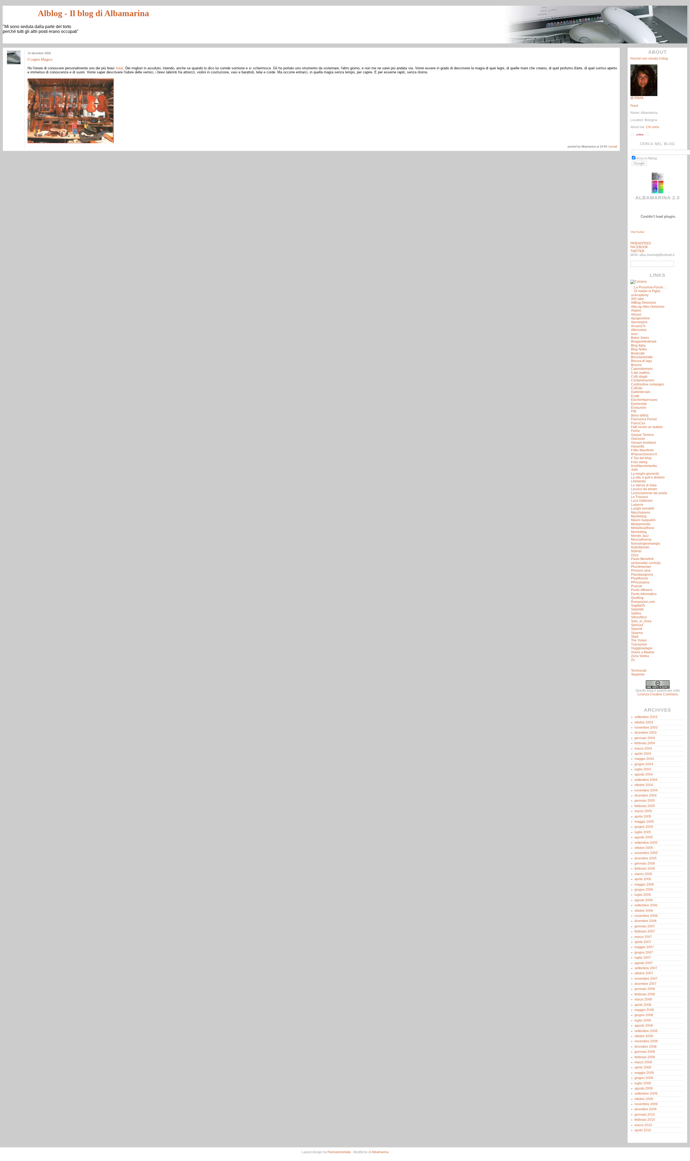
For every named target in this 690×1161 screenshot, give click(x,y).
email (613, 146)
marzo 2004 (643, 748)
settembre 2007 (645, 968)
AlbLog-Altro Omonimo (647, 307)
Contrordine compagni (647, 384)
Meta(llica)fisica (642, 528)
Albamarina (380, 1152)
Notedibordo (640, 547)
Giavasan (638, 439)
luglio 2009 (642, 1083)
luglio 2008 (642, 1020)
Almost (636, 314)
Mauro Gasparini (643, 520)
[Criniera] (638, 282)
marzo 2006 (643, 874)
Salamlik (637, 609)
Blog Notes (639, 349)
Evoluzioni (638, 407)
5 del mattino (640, 373)
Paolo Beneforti (642, 559)
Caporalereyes (642, 369)
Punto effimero (641, 590)
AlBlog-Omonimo (643, 303)
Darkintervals (640, 392)
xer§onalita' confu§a (646, 563)
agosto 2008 (643, 1025)
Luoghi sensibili (642, 508)
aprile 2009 (642, 1067)
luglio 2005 (642, 832)
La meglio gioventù (645, 474)
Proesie (636, 586)
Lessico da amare (644, 489)
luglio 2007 (642, 957)
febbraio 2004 (644, 743)
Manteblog (639, 516)
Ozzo (635, 555)
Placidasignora (642, 574)
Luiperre (637, 505)
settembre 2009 (645, 1093)
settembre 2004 (645, 780)
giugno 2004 (643, 764)
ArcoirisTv (638, 326)
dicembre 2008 (645, 1047)
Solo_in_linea (641, 621)
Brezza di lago (641, 361)
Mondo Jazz (640, 536)
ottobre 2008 (643, 1036)
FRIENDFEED (640, 243)
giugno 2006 (643, 890)
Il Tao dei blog (641, 458)
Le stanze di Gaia (644, 485)
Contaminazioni (642, 380)
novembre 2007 (646, 979)
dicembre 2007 (645, 984)
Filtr (633, 411)
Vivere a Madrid (642, 652)
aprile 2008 (642, 1005)
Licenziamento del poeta (649, 493)
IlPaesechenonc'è (644, 454)
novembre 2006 (646, 916)
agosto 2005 (643, 837)
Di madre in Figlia (647, 291)
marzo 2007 (643, 937)
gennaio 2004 (644, 738)
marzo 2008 (643, 999)
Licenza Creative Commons (657, 694)
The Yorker (639, 640)
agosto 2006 (643, 900)
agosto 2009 (643, 1088)
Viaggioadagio (642, 648)
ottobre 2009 (643, 1099)
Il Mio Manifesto (642, 450)
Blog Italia (638, 345)
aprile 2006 (642, 879)
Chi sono (652, 127)
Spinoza (637, 625)
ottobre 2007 (643, 973)
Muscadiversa (641, 539)
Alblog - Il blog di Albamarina (93, 13)
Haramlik (637, 446)
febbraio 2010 (644, 1120)
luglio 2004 (642, 769)
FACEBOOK (639, 247)
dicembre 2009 (645, 1109)
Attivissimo (639, 330)
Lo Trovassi (639, 497)
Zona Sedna (640, 656)
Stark (635, 636)
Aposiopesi (639, 322)
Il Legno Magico (39, 59)
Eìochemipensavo (644, 400)
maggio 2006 (644, 884)
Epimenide (639, 404)
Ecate (635, 396)
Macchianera (640, 512)
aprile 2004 (642, 754)
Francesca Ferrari (644, 419)
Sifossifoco (639, 617)
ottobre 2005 (643, 848)
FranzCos (638, 423)
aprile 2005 (642, 816)
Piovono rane (641, 570)
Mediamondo (640, 524)
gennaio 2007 (644, 926)
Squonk (636, 629)
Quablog (637, 598)
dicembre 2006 (645, 921)
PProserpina (640, 582)
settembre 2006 (645, 905)
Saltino (636, 613)
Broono (636, 365)
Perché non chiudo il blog (649, 58)
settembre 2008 (645, 1031)
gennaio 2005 (644, 801)
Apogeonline (640, 318)
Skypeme (638, 674)
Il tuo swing (639, 462)
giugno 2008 (643, 1015)
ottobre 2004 (643, 785)
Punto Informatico (644, 594)
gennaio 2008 (644, 989)
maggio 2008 (644, 1010)
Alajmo (636, 310)
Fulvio (635, 431)
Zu (633, 660)
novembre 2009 (646, 1104)
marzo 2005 (643, 811)
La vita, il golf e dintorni (648, 477)
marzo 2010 (643, 1125)
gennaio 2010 (644, 1114)
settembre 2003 (645, 717)
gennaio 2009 (644, 1052)
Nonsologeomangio (645, 543)
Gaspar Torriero (642, 435)
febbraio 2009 (644, 1057)
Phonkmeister (641, 567)
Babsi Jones (640, 338)
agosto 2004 (643, 774)
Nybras (636, 551)
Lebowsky (638, 481)
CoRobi (636, 388)
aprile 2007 (642, 942)
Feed (634, 106)
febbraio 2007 (644, 931)
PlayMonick (639, 578)
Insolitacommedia (644, 466)
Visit (637, 231)
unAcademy (639, 295)
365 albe (637, 299)
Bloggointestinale (644, 341)
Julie (634, 470)
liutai (119, 68)
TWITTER (637, 251)
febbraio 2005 (644, 806)
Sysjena (637, 633)
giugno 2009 (643, 1078)
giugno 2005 (643, 827)
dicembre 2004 (645, 795)
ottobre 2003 (643, 722)
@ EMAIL (637, 98)
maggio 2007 (644, 947)
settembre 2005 (645, 843)
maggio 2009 (644, 1073)
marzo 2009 (643, 1062)
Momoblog (639, 532)
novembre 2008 (646, 1041)
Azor (634, 334)
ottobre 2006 (643, 911)
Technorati (638, 670)
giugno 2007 (643, 952)
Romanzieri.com (643, 602)
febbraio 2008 (644, 994)
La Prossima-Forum (648, 287)
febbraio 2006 (644, 868)
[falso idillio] (639, 415)
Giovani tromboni (643, 443)
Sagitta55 (638, 605)
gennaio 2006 (644, 863)
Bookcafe (638, 353)
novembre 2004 (646, 790)
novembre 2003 (646, 727)
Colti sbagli (639, 376)
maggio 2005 (644, 822)
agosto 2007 (643, 963)
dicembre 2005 (645, 858)
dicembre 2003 (645, 733)
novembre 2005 (646, 853)
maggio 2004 (644, 759)
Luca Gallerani (642, 501)
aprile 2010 (642, 1130)
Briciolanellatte (642, 357)
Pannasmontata (339, 1152)
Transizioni (639, 644)
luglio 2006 (642, 895)
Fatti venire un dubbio (647, 427)
